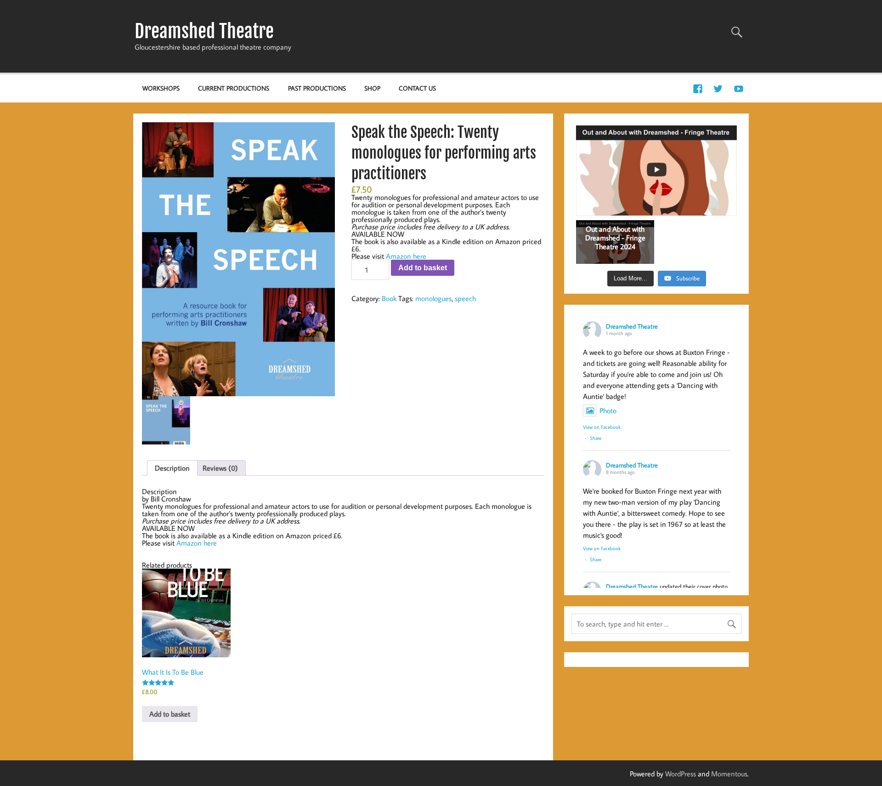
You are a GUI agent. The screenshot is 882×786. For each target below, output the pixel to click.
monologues (433, 298)
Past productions (317, 88)
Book (389, 298)
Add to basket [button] (169, 713)
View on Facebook (602, 427)
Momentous (729, 773)
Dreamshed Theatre (204, 31)
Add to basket (422, 268)
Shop (372, 88)
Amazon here (406, 256)
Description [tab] (172, 468)
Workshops (161, 88)
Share (595, 438)
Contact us (417, 88)
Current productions (233, 88)
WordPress (680, 773)
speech (465, 298)
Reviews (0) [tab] (220, 468)
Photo (607, 410)
